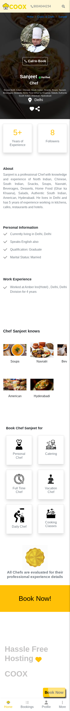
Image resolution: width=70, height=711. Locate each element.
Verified (45, 77)
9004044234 (42, 6)
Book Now (54, 692)
